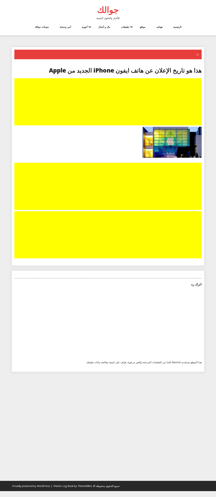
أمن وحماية (65, 26)
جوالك (108, 9)
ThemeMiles (85, 486)
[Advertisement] (107, 102)
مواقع (142, 26)
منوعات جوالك (42, 26)
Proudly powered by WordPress (31, 486)
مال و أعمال (104, 26)
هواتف (159, 26)
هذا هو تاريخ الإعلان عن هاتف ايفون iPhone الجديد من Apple (125, 70)
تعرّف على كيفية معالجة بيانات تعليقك (106, 362)
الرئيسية (177, 26)
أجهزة (85, 26)
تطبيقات (125, 26)
